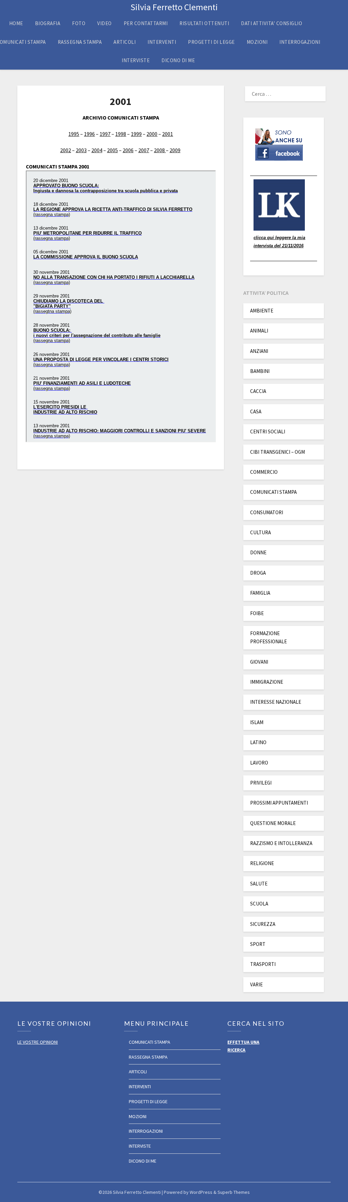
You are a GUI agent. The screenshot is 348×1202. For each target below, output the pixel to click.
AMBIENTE (261, 310)
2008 (160, 150)
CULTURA (260, 532)
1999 (136, 133)
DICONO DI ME (178, 60)
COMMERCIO (264, 472)
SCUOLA (259, 903)
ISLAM (256, 722)
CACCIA (258, 391)
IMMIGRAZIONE (266, 682)
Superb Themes (234, 1192)
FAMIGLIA (260, 593)
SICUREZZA (262, 924)
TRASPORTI (263, 964)
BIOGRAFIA (47, 23)
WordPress (201, 1192)
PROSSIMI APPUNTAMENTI (279, 803)
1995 (73, 133)
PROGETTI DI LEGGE (211, 42)
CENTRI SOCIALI (267, 431)
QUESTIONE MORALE (273, 823)
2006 (128, 150)
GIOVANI (259, 662)
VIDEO (104, 23)
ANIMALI (259, 330)
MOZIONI (257, 42)
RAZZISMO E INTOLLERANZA (281, 843)
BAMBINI (259, 371)
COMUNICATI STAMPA (273, 492)
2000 (151, 133)
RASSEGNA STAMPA (80, 42)
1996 (89, 133)
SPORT (257, 944)
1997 (105, 133)
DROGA (258, 573)
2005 (112, 150)
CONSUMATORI (266, 512)
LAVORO (259, 762)
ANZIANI (259, 351)
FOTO (78, 23)
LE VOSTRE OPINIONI (37, 1042)
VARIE (256, 984)
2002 (65, 150)
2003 (81, 150)
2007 (143, 150)
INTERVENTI (161, 42)
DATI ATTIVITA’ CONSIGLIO (271, 23)
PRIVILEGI (261, 782)
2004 (96, 150)
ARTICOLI (125, 42)
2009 (175, 150)
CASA (255, 411)
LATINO (258, 742)
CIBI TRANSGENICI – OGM (277, 452)
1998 (120, 133)
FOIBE (257, 613)
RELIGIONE (262, 863)
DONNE (258, 552)
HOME (16, 23)
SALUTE (258, 883)
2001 (167, 133)
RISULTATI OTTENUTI (204, 23)
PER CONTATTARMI (146, 23)
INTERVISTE (136, 60)
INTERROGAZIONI (299, 42)
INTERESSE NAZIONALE (275, 702)
